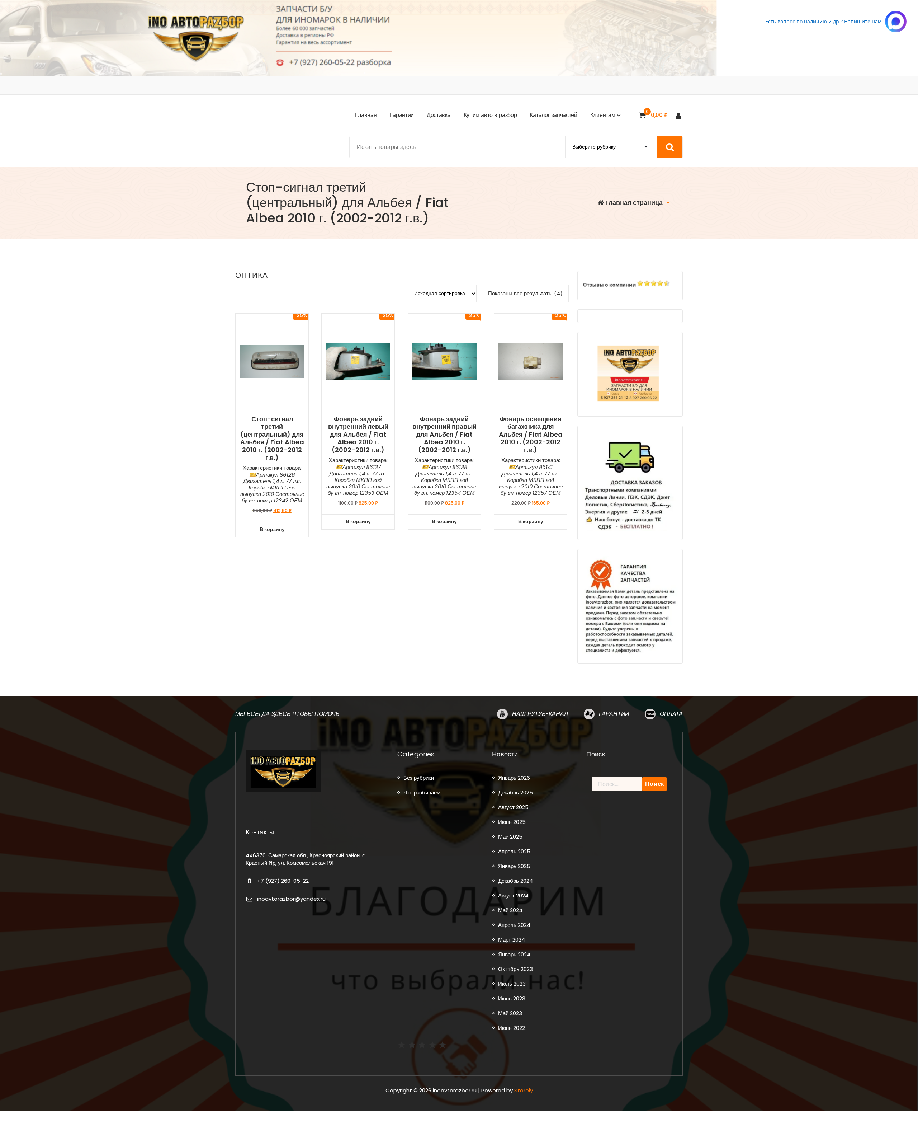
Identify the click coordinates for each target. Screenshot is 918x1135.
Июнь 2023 (511, 998)
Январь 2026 (514, 778)
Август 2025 (513, 807)
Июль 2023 (512, 984)
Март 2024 (511, 939)
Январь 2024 (514, 954)
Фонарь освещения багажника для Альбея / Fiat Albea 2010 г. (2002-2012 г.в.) (531, 434)
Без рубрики (418, 778)
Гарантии (614, 714)
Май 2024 (510, 910)
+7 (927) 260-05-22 (283, 881)
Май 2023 (510, 1013)
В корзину (272, 529)
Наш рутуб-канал (540, 714)
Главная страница (633, 202)
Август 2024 (513, 895)
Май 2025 (510, 836)
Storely (523, 1090)
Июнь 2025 (512, 822)
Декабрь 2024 (515, 881)
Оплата (671, 714)
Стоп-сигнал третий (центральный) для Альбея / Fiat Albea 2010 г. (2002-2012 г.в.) (272, 438)
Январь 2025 (514, 866)
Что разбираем (421, 792)
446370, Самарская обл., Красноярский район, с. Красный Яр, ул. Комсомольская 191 (306, 859)
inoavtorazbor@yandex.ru (291, 898)
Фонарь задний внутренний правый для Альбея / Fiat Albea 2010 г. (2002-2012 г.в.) (444, 434)
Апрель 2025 (514, 851)
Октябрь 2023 (515, 969)
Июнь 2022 (511, 1028)
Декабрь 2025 (515, 792)
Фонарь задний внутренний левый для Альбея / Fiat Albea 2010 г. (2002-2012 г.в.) (358, 434)
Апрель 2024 (514, 925)
